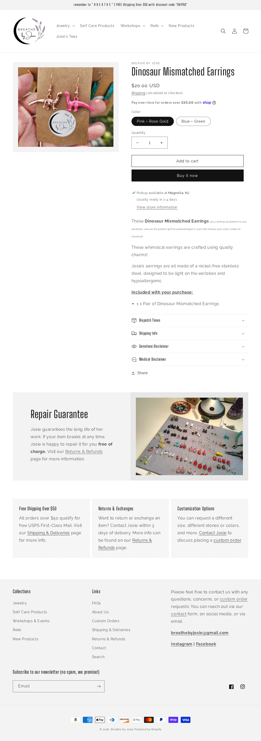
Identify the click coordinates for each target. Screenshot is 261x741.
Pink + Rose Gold (152, 121)
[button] (65, 25)
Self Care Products (30, 612)
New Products (25, 639)
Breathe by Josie (122, 729)
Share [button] (142, 373)
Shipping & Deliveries (48, 532)
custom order (227, 540)
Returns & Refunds (84, 451)
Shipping (138, 93)
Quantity (138, 133)
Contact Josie (213, 532)
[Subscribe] (98, 686)
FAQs (96, 603)
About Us (100, 612)
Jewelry (20, 603)
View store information (157, 207)
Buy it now (187, 175)
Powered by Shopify (147, 729)
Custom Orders (106, 621)
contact (178, 614)
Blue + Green (193, 121)
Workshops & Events (31, 621)
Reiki (17, 630)
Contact (99, 648)
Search (98, 657)
